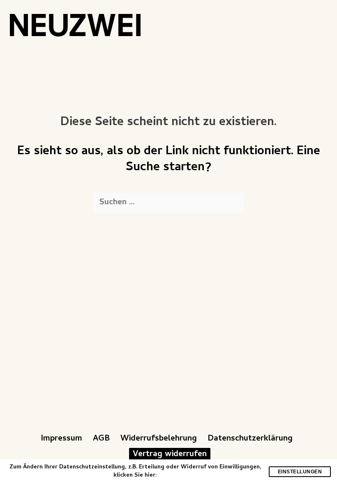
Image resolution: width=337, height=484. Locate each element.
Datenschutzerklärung (250, 439)
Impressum (61, 439)
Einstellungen (300, 472)
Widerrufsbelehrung (158, 439)
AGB (101, 439)
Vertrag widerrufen (170, 454)
